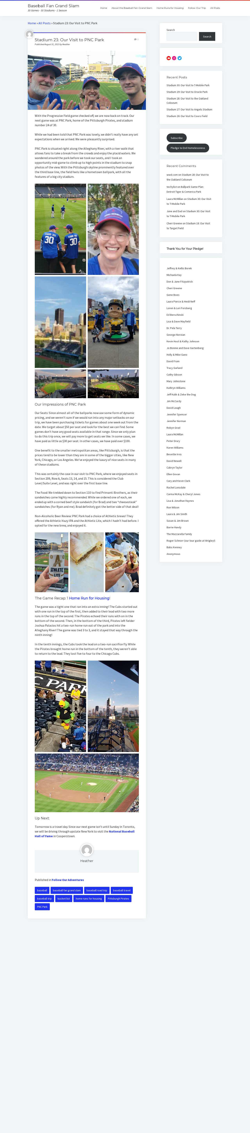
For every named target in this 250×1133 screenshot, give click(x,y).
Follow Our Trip (197, 7)
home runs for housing (89, 898)
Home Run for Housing (89, 598)
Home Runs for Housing (170, 7)
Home (103, 7)
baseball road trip (97, 890)
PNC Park (42, 907)
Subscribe (177, 138)
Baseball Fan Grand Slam (53, 5)
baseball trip (44, 898)
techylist (172, 187)
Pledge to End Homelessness (188, 148)
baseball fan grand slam (67, 890)
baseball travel (121, 890)
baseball (42, 890)
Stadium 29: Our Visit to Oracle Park (187, 92)
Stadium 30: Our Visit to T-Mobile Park (188, 85)
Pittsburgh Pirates (118, 898)
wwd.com (172, 174)
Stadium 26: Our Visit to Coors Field (187, 116)
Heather (86, 861)
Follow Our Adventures (68, 880)
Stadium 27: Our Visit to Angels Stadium (189, 109)
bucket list (64, 898)
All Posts (215, 7)
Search (171, 30)
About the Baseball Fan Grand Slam (132, 7)
